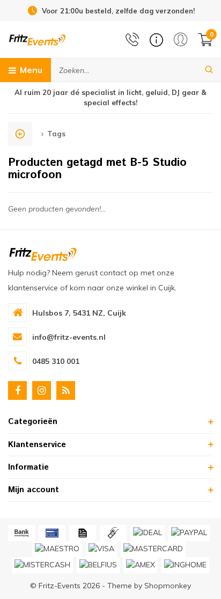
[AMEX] (140, 565)
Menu (31, 69)
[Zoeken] (209, 70)
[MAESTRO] (57, 549)
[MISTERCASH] (42, 565)
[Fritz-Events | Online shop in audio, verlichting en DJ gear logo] (37, 39)
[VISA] (101, 549)
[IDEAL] (147, 533)
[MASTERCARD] (153, 549)
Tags (56, 133)
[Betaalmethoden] (21, 533)
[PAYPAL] (189, 533)
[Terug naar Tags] (20, 134)
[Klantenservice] (156, 40)
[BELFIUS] (98, 565)
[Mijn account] (180, 39)
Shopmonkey (167, 585)
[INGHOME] (185, 565)
